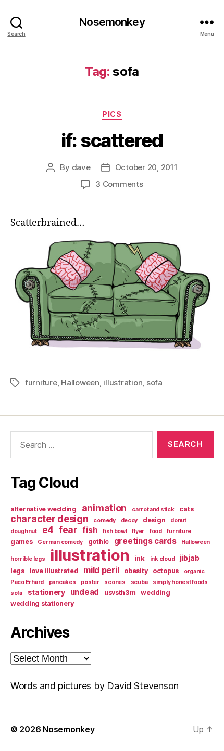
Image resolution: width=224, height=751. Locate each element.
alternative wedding (43, 509)
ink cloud (162, 558)
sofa (154, 382)
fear (68, 529)
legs (17, 571)
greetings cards (145, 541)
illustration (122, 382)
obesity (135, 571)
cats (186, 509)
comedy (104, 520)
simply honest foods (180, 582)
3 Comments (119, 184)
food (156, 531)
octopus (166, 571)
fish (89, 530)
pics (111, 114)
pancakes (62, 582)
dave (81, 167)
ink (140, 558)
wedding (155, 593)
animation (104, 507)
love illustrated (54, 571)
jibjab (189, 557)
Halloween (80, 382)
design (154, 520)
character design (49, 518)
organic (194, 571)
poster (90, 582)
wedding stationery (42, 603)
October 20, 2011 (146, 167)
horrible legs (27, 558)
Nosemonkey (111, 22)
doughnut (23, 531)
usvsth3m (120, 593)
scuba (139, 582)
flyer (138, 531)
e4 (48, 529)
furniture (41, 382)
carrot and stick (153, 509)
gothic (98, 542)
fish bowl (115, 531)
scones (114, 582)
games (21, 542)
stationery (46, 592)
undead (84, 592)
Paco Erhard (27, 582)
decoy (129, 520)
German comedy (60, 542)
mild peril (101, 570)
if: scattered (112, 140)
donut (178, 520)
